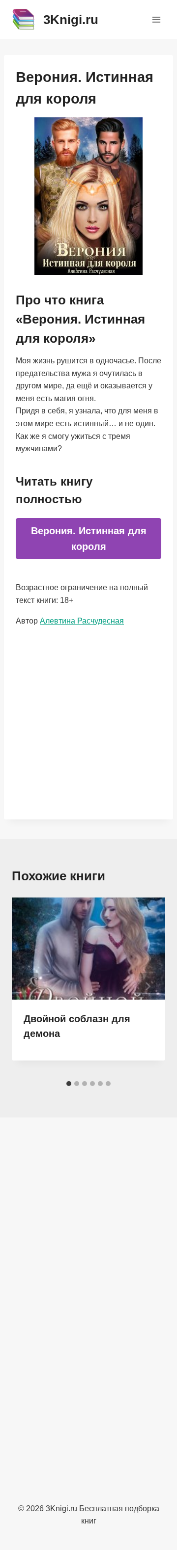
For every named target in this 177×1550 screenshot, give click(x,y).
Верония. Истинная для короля (89, 538)
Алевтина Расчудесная (82, 621)
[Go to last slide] (29, 986)
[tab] (68, 1083)
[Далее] (147, 986)
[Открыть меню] (156, 19)
